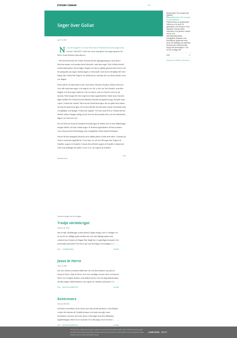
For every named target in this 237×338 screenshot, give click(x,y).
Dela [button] (124, 156)
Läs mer (116, 249)
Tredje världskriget (73, 223)
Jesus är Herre (69, 261)
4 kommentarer (68, 249)
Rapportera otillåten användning (177, 60)
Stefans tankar (67, 5)
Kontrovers (66, 299)
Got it (164, 332)
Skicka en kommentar (70, 287)
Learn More (154, 332)
